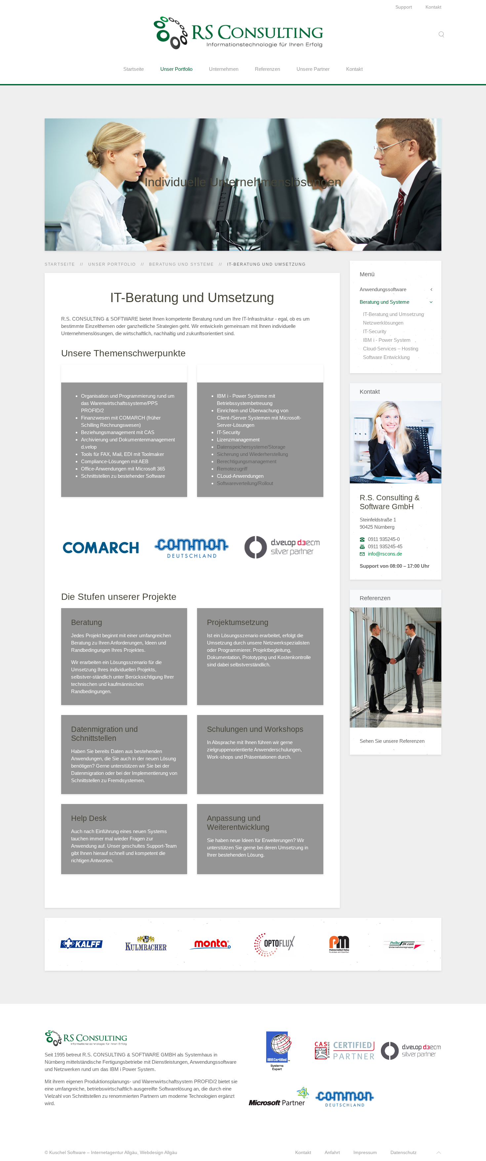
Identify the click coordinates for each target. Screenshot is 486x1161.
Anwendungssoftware (383, 289)
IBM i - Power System (387, 340)
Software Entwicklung (386, 357)
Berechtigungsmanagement (246, 461)
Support (403, 7)
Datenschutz (403, 1152)
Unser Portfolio (176, 69)
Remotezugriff (232, 468)
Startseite (133, 69)
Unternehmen (223, 69)
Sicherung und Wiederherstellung (252, 454)
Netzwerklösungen (383, 323)
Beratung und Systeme (181, 264)
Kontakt (433, 7)
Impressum (365, 1152)
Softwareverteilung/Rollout (245, 483)
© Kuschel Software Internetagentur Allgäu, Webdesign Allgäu (111, 1152)
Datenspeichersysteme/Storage (251, 447)
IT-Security (374, 331)
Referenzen (267, 69)
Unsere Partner (313, 69)
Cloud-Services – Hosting (390, 348)
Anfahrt (332, 1152)
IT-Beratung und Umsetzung (393, 314)
